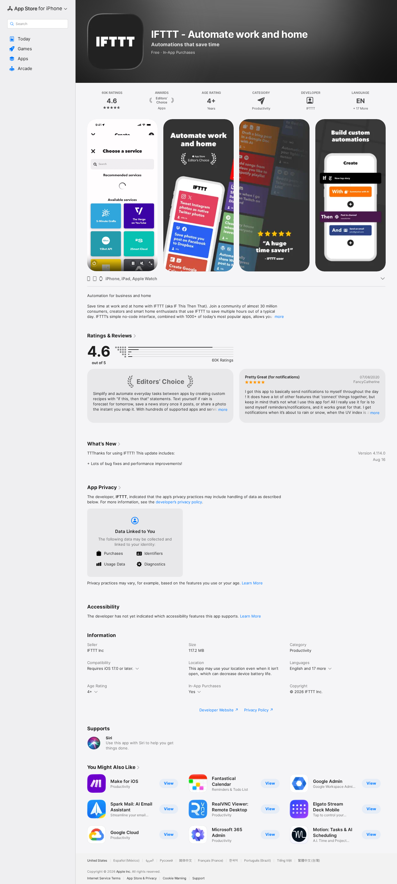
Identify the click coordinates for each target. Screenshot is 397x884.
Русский (166, 860)
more (279, 316)
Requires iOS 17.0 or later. (110, 668)
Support (198, 878)
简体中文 (185, 860)
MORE (223, 409)
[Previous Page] (81, 101)
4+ (89, 691)
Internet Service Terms (104, 878)
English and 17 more (308, 668)
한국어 (233, 860)
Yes (192, 691)
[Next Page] (391, 101)
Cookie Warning (174, 878)
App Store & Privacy (142, 878)
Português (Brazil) (257, 860)
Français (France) (210, 860)
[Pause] (133, 264)
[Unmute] (141, 264)
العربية (150, 860)
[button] (38, 39)
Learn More (252, 583)
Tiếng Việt (284, 860)
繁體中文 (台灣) (309, 860)
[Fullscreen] (150, 264)
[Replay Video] (94, 264)
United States (97, 860)
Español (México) (126, 860)
